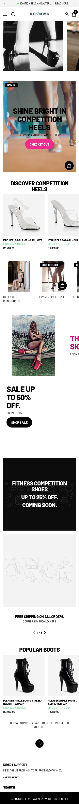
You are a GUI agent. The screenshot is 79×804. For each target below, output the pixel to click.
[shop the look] (69, 165)
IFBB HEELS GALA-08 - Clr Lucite (23, 240)
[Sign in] (67, 14)
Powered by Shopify (54, 799)
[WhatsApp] (39, 743)
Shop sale (19, 422)
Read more (61, 3)
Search (9, 787)
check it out (39, 144)
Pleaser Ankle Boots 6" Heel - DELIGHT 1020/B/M (22, 702)
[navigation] (4, 4)
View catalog (5, 14)
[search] (13, 14)
